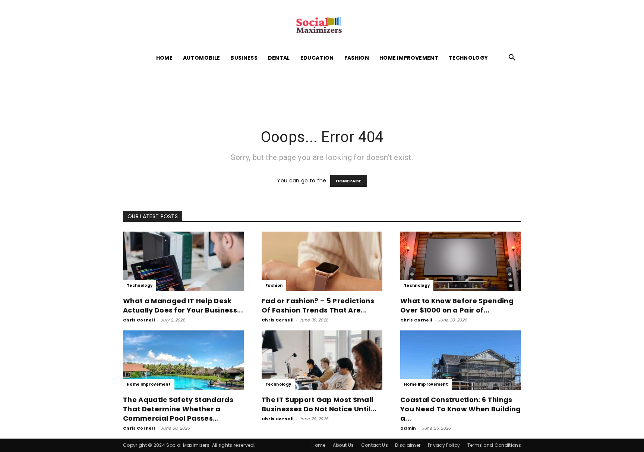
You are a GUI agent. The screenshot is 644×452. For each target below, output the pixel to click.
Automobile (201, 58)
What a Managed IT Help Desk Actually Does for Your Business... (183, 305)
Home (164, 58)
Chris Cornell (139, 320)
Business (244, 58)
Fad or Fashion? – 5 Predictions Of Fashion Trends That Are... (318, 305)
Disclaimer (407, 445)
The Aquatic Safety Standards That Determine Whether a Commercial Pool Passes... (178, 409)
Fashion (356, 58)
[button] (512, 58)
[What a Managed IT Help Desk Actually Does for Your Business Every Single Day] (183, 261)
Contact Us (374, 445)
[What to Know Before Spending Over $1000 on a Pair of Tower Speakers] (460, 261)
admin (408, 428)
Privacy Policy (444, 445)
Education (317, 58)
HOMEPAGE (349, 181)
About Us (343, 445)
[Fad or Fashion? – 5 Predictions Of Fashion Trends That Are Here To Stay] (322, 261)
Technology (468, 58)
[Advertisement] (322, 92)
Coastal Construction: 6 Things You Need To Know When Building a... (460, 409)
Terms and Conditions (494, 445)
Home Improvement (408, 58)
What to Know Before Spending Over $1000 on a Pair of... (457, 305)
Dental (279, 58)
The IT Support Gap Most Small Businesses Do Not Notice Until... (319, 404)
